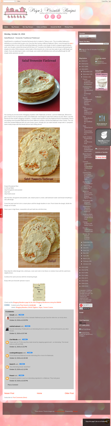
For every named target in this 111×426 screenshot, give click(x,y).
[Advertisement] (92, 347)
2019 (83, 61)
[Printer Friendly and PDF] (7, 305)
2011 (83, 278)
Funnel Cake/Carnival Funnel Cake (88, 229)
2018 (83, 64)
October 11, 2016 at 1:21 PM (18, 346)
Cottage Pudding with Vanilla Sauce (88, 223)
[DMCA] (84, 309)
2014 (83, 270)
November (86, 74)
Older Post (69, 393)
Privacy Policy (69, 27)
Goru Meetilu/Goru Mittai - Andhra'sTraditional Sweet (88, 111)
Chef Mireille (14, 339)
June (84, 250)
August (85, 245)
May (84, 253)
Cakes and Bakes (42, 27)
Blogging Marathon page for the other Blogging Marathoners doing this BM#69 (37, 302)
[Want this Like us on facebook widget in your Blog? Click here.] (108, 424)
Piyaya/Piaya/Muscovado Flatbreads (87, 202)
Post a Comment (13, 385)
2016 (83, 69)
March (85, 258)
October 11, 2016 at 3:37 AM (18, 333)
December (86, 71)
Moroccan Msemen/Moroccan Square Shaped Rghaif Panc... (88, 195)
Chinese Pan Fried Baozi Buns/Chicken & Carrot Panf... (88, 176)
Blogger (75, 411)
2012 (83, 275)
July (84, 247)
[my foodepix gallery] (102, 149)
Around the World (56, 27)
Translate (93, 38)
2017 (83, 66)
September (86, 242)
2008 (83, 286)
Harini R (12, 364)
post (71, 43)
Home (6, 27)
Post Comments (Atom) (20, 397)
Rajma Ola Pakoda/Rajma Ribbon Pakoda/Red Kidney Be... (88, 185)
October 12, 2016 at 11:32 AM (19, 358)
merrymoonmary (60, 411)
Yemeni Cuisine (48, 307)
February (86, 261)
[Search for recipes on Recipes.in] (84, 329)
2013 (83, 272)
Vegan (40, 307)
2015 (83, 267)
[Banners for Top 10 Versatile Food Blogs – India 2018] (94, 51)
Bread (30, 307)
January (85, 264)
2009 (83, 283)
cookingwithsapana (16, 353)
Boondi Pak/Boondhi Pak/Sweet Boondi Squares (87, 101)
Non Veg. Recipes (28, 27)
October (85, 77)
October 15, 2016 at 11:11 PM (19, 369)
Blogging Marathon (22, 307)
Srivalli (12, 315)
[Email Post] (40, 305)
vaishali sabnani (15, 326)
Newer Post (9, 393)
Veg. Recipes (15, 27)
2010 (83, 281)
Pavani (12, 375)
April (84, 256)
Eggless (35, 307)
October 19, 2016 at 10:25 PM (19, 380)
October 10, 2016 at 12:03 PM (19, 320)
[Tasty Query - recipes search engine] (100, 158)
